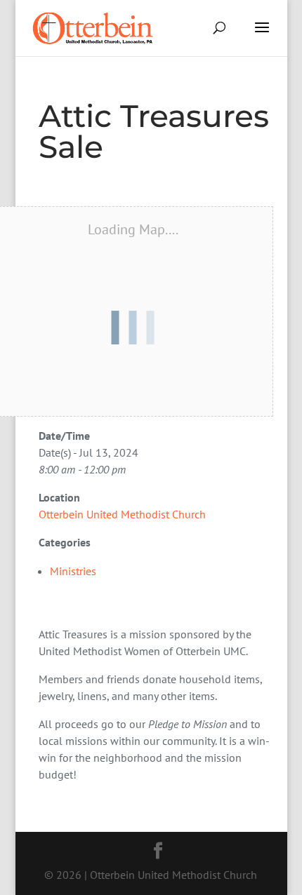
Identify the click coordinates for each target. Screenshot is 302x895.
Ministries (73, 571)
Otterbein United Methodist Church (122, 514)
